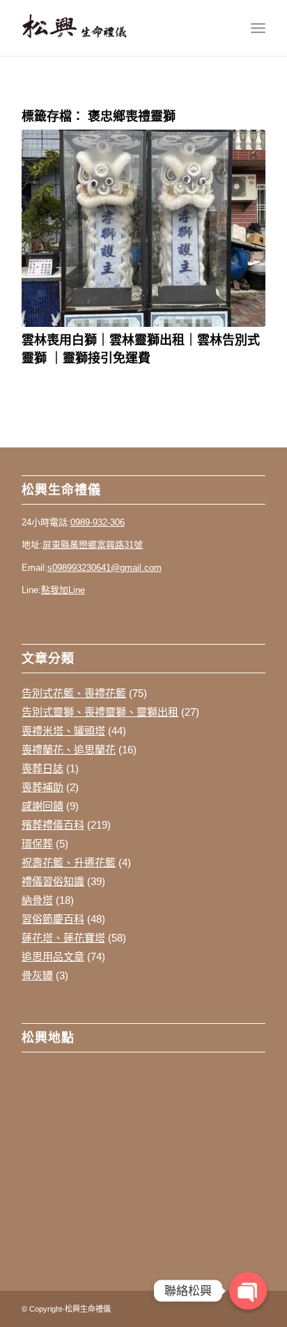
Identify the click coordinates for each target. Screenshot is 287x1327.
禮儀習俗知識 (53, 881)
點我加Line (63, 590)
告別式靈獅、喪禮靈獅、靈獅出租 (100, 712)
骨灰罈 (37, 975)
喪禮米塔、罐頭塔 (63, 731)
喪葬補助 (42, 787)
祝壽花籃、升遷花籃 (69, 862)
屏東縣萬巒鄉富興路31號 (92, 544)
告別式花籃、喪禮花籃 (74, 693)
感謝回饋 (42, 806)
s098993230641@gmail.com (104, 567)
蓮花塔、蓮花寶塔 (63, 938)
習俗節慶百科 (53, 919)
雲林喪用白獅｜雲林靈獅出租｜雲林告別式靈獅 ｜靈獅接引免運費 (141, 348)
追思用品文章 (53, 956)
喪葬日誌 (42, 768)
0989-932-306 (97, 522)
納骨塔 (37, 900)
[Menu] (258, 28)
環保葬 (37, 844)
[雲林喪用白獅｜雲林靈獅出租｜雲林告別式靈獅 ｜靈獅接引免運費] (143, 228)
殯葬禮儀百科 (53, 825)
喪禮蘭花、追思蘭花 (69, 749)
